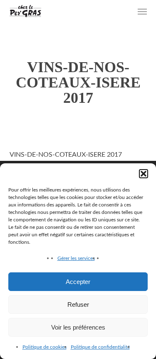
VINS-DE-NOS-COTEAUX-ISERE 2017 (66, 154)
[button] (143, 174)
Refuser (78, 304)
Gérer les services (76, 258)
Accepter (78, 281)
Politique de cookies (44, 346)
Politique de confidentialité (100, 346)
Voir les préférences (78, 327)
